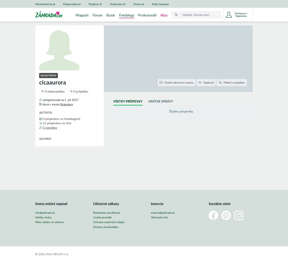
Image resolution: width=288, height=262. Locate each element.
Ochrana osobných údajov (109, 222)
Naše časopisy (160, 4)
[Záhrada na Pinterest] (226, 215)
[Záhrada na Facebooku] (213, 215)
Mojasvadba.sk (72, 4)
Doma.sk (138, 4)
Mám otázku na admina (49, 222)
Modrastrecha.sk (45, 4)
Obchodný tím (159, 217)
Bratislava (66, 104)
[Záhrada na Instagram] (239, 215)
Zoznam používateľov (106, 227)
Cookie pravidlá (102, 217)
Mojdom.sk (95, 4)
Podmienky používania (106, 212)
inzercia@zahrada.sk (163, 212)
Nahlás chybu (43, 217)
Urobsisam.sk (118, 4)
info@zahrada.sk (45, 212)
